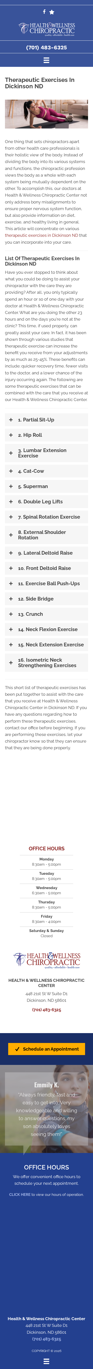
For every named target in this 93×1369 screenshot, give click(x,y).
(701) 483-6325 (46, 47)
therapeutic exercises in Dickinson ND (41, 235)
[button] (46, 419)
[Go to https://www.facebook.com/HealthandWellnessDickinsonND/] (44, 12)
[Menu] (46, 60)
